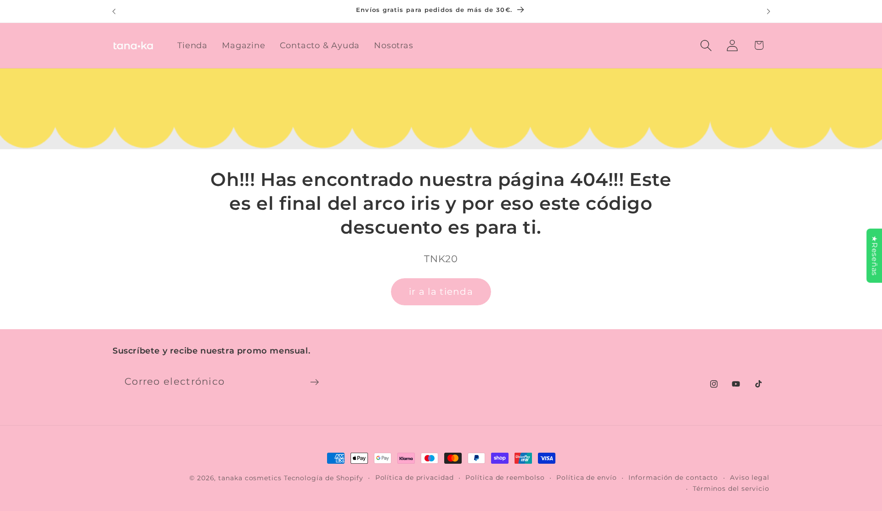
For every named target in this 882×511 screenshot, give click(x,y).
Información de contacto (673, 477)
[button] (706, 45)
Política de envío (586, 477)
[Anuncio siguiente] (768, 11)
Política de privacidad (414, 477)
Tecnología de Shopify (323, 478)
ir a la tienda (441, 291)
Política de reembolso (504, 477)
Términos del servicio (731, 488)
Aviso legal (749, 477)
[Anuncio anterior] (114, 11)
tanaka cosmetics (250, 478)
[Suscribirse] (314, 382)
